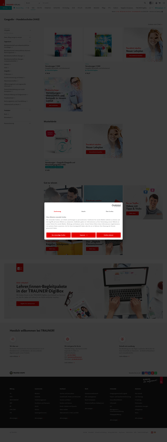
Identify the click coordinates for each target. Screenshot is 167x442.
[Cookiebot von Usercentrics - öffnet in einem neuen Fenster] (113, 205)
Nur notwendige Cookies (58, 235)
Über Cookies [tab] (109, 211)
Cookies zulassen (108, 235)
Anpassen (82, 235)
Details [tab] (83, 211)
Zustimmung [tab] (57, 211)
